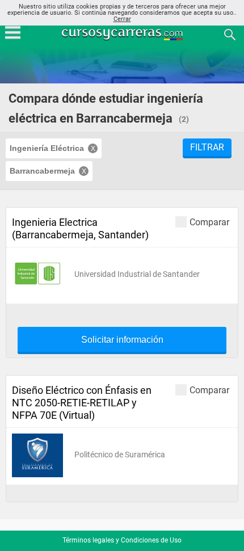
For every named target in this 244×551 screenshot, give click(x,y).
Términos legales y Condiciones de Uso (122, 540)
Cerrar (122, 19)
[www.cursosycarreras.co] (123, 33)
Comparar (209, 222)
